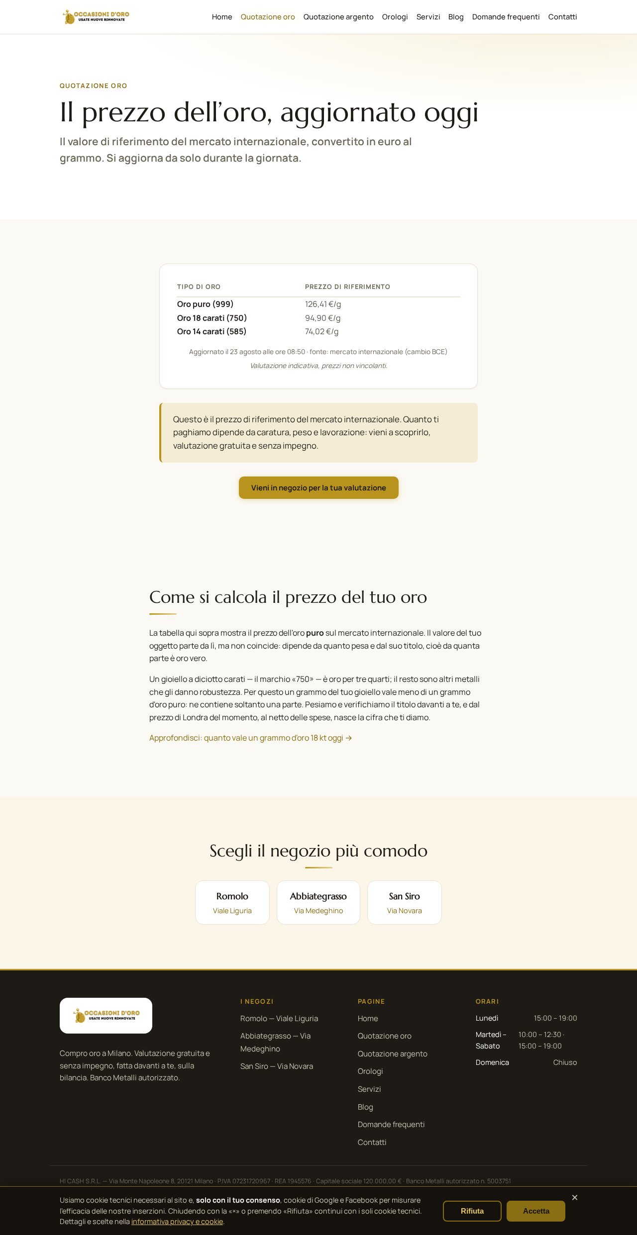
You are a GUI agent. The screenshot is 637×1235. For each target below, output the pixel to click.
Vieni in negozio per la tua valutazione (318, 487)
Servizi (428, 16)
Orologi (395, 16)
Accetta (536, 1211)
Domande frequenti (506, 16)
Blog (456, 16)
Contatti (562, 16)
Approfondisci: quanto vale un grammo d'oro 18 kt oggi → (250, 737)
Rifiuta (472, 1211)
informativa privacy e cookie (177, 1221)
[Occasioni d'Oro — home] (95, 16)
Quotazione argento (339, 16)
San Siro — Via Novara (276, 1066)
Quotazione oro (268, 16)
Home (222, 16)
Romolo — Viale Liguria (279, 1018)
